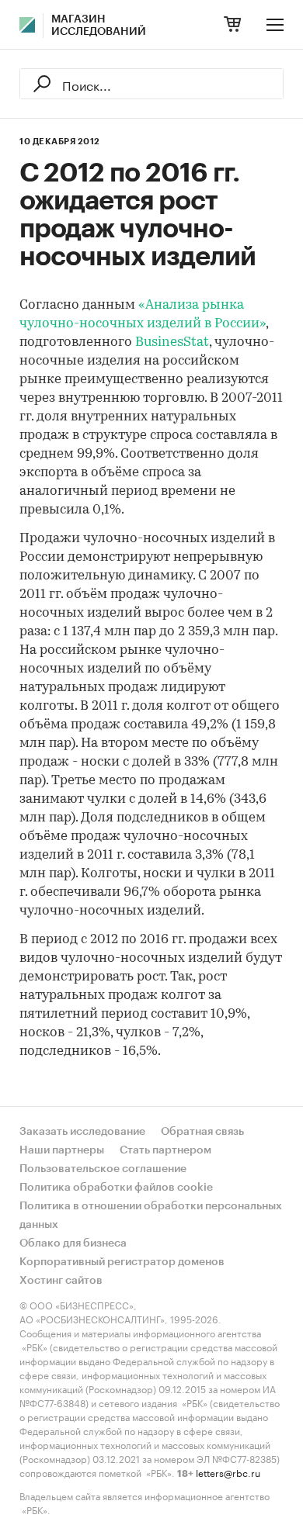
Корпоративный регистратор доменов (122, 1262)
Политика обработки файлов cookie (116, 1187)
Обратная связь (202, 1131)
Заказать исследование (82, 1131)
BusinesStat (172, 342)
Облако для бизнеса (73, 1243)
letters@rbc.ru (228, 1472)
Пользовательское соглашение (102, 1169)
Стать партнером (165, 1150)
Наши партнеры (61, 1150)
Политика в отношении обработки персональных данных (150, 1215)
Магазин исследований (98, 25)
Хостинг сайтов (61, 1280)
